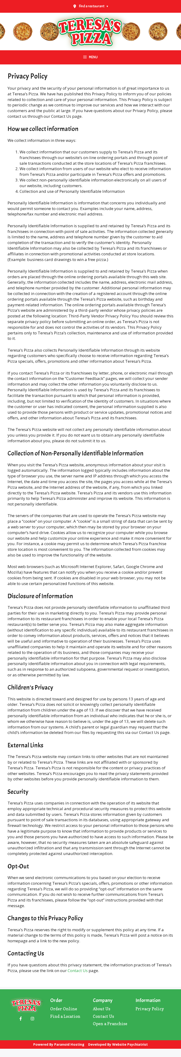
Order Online (63, 1008)
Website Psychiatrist (130, 1044)
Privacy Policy (150, 1008)
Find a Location (65, 1016)
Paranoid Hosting (69, 1044)
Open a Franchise (110, 1023)
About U (100, 1008)
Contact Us (78, 970)
